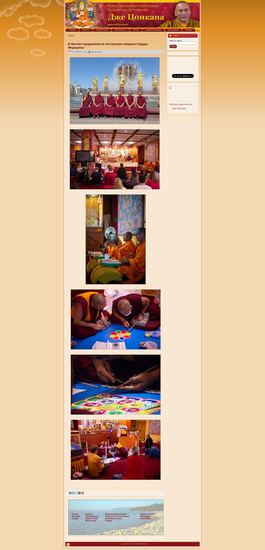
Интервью (76, 516)
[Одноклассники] (76, 493)
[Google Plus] (82, 493)
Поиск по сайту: (175, 41)
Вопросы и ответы (147, 514)
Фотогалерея (90, 521)
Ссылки (75, 518)
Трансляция (145, 518)
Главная (71, 35)
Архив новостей (91, 516)
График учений (91, 518)
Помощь (108, 521)
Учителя (75, 514)
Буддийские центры (113, 518)
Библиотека (145, 516)
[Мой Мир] (79, 493)
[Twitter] (73, 493)
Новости (88, 514)
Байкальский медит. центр (116, 514)
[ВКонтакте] (70, 493)
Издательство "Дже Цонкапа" (117, 516)
